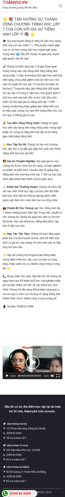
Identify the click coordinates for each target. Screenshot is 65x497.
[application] (32, 362)
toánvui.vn (15, 2)
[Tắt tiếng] (52, 375)
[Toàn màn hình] (58, 375)
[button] (33, 362)
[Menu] (60, 6)
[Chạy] (7, 375)
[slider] (29, 376)
